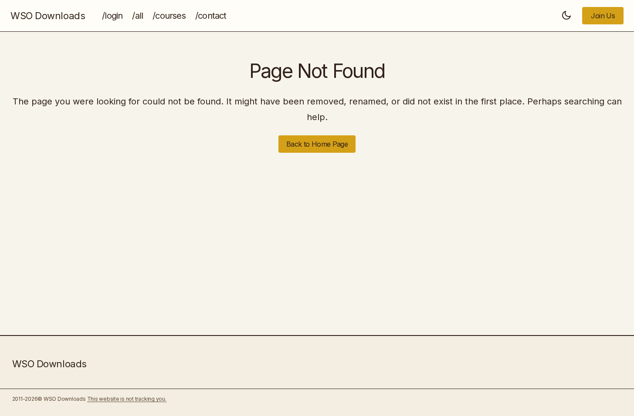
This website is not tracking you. (126, 399)
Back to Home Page (317, 144)
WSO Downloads (47, 15)
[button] (566, 15)
